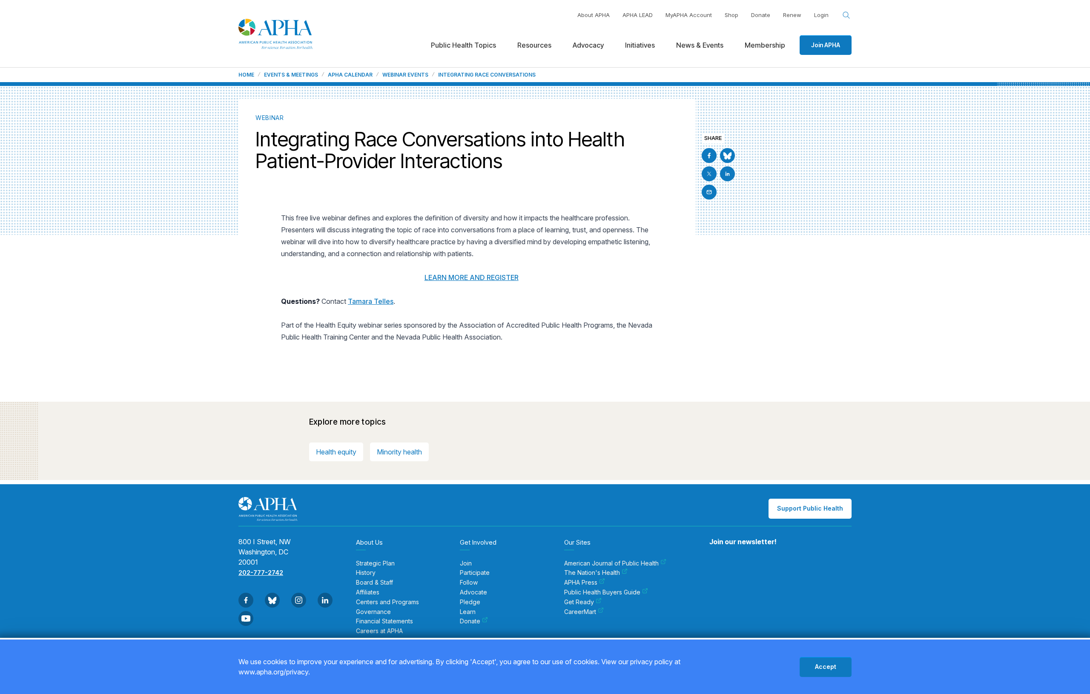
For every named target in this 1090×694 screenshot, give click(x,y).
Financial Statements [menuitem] (384, 621)
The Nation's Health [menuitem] (592, 572)
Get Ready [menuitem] (579, 602)
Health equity (336, 452)
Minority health (399, 452)
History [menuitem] (366, 572)
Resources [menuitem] (534, 45)
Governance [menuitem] (373, 611)
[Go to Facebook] (709, 155)
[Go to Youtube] (245, 618)
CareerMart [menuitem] (580, 611)
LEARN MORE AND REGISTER (472, 277)
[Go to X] (709, 173)
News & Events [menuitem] (699, 45)
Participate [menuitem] (475, 572)
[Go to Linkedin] (727, 173)
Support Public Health (810, 508)
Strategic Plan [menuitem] (375, 563)
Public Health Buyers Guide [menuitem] (602, 592)
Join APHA (825, 45)
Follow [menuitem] (469, 582)
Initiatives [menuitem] (640, 45)
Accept (825, 666)
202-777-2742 (260, 572)
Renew (792, 14)
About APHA (593, 14)
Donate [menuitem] (470, 621)
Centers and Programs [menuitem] (387, 602)
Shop (731, 14)
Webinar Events (405, 75)
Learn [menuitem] (468, 611)
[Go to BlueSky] (727, 155)
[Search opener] (846, 15)
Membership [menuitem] (765, 45)
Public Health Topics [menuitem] (463, 45)
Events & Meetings (291, 75)
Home (246, 75)
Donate (760, 14)
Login (821, 14)
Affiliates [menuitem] (367, 592)
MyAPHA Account (688, 14)
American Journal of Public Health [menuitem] (611, 563)
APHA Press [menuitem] (580, 582)
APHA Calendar (350, 75)
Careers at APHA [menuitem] (379, 631)
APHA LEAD (637, 14)
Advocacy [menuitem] (588, 45)
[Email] (709, 192)
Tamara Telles (370, 301)
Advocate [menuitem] (473, 592)
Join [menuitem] (466, 563)
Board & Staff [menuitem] (374, 582)
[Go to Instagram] (298, 600)
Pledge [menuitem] (470, 602)
